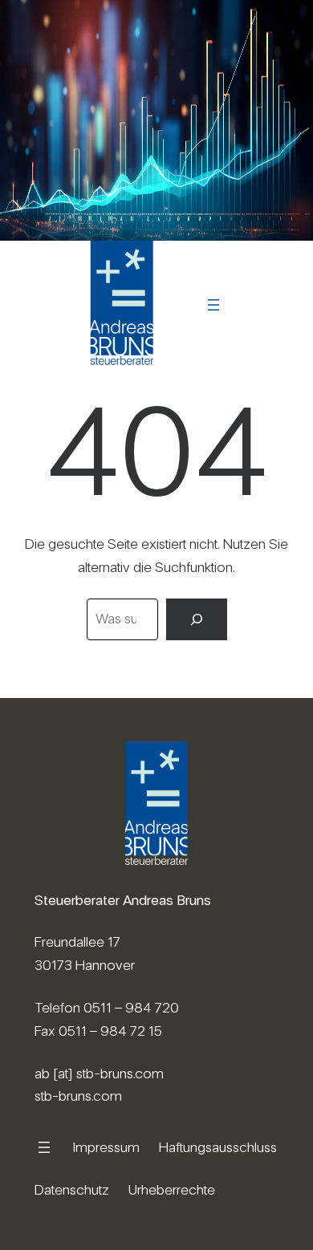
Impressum (106, 1146)
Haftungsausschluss (218, 1146)
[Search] (196, 619)
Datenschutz (72, 1189)
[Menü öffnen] (213, 305)
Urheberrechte (171, 1189)
